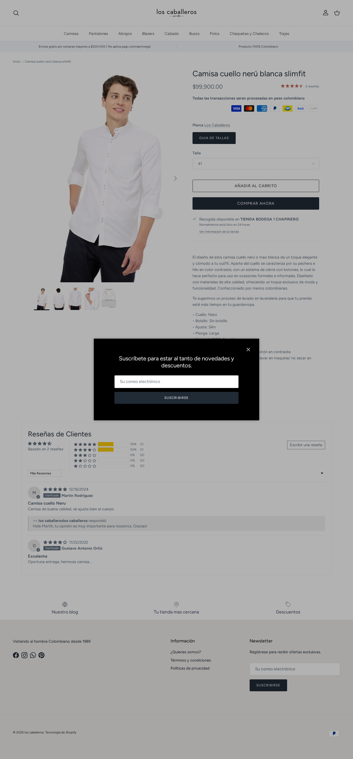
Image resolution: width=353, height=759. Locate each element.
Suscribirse (176, 398)
